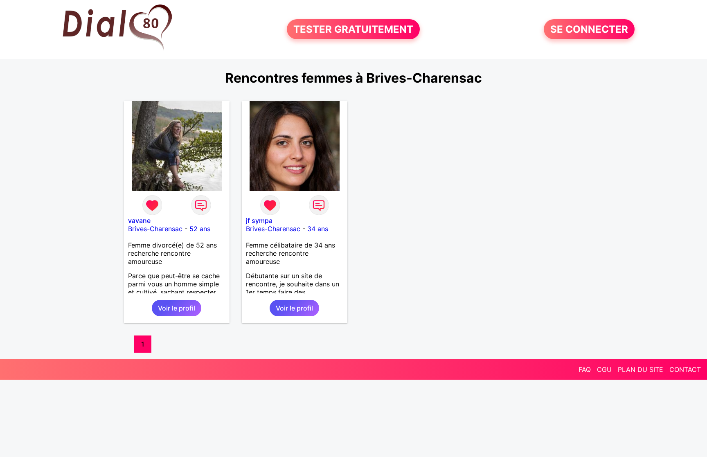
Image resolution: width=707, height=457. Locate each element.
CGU (604, 369)
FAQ (585, 369)
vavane (139, 220)
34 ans (317, 229)
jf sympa (259, 220)
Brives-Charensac (155, 229)
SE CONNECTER (589, 29)
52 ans (199, 229)
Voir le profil (176, 308)
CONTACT (685, 369)
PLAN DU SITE (640, 369)
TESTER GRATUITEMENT (353, 29)
